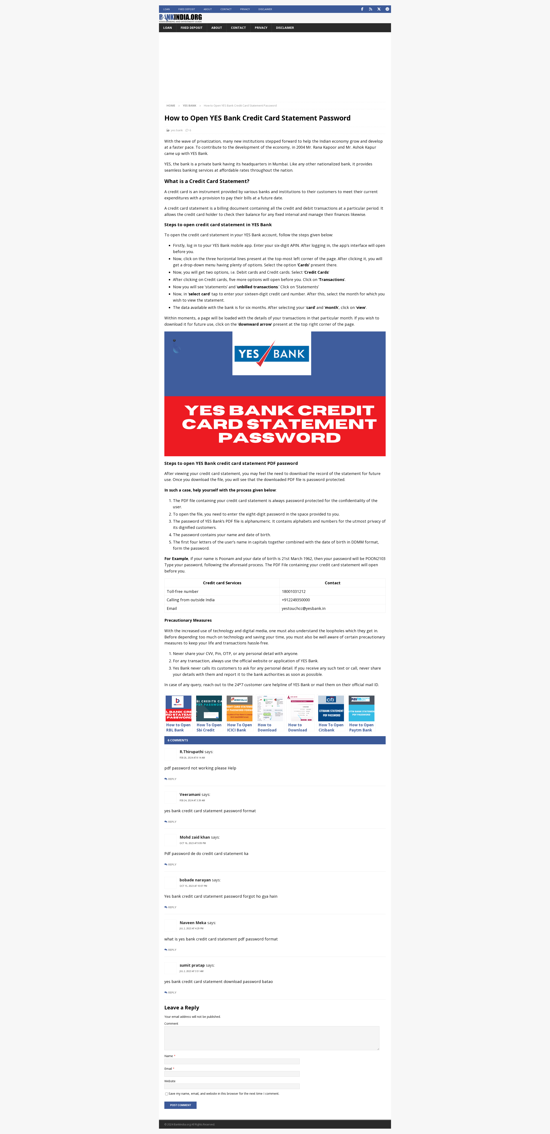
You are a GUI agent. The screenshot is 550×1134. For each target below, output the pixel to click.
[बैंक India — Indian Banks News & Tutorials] (180, 21)
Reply (172, 779)
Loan (166, 9)
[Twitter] (379, 9)
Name (169, 1056)
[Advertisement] (275, 70)
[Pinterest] (387, 9)
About (208, 9)
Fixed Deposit (186, 9)
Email (168, 1069)
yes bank (177, 130)
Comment (171, 1023)
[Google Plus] (370, 9)
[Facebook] (362, 9)
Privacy (245, 9)
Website (170, 1081)
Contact (226, 9)
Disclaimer (265, 9)
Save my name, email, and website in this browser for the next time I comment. (224, 1093)
